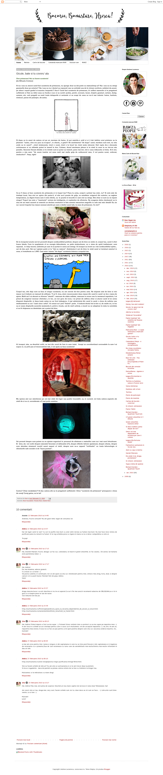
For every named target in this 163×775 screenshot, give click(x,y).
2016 (127, 247)
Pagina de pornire (66, 740)
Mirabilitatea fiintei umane (133, 354)
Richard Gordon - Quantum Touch (133, 468)
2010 (127, 266)
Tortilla (128, 392)
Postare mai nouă (23, 740)
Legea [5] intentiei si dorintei (133, 377)
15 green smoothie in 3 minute (134, 418)
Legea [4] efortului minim (133, 441)
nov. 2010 (130, 271)
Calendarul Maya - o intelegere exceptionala (133, 343)
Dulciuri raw (74, 62)
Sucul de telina (130, 222)
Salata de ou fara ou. (132, 228)
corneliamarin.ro (131, 231)
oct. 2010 (130, 274)
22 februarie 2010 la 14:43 (38, 516)
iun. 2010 (130, 286)
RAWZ (84, 62)
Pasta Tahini (130, 409)
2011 (127, 263)
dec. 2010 (130, 268)
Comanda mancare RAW (57, 62)
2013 (127, 257)
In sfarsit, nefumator (134, 406)
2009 (127, 476)
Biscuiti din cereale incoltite (133, 367)
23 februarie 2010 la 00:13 (39, 621)
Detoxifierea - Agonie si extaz (135, 372)
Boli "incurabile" (28, 501)
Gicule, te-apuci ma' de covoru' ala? (134, 308)
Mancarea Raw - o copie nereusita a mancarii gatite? (135, 332)
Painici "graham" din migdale (133, 326)
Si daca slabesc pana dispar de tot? (134, 428)
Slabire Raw (47, 501)
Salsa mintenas (132, 386)
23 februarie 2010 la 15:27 (39, 683)
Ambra (24, 529)
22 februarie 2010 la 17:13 (39, 549)
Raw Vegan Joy (130, 220)
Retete (26, 62)
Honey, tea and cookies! (135, 304)
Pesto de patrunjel (133, 395)
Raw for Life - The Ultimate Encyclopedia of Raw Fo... (135, 360)
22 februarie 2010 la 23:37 (37, 588)
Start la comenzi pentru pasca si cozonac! (133, 234)
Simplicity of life (131, 226)
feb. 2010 (130, 299)
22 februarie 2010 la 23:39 (37, 606)
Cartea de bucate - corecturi (133, 402)
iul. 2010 (130, 283)
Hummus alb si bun (133, 389)
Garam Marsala (131, 453)
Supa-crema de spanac (134, 464)
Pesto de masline (132, 398)
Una (23, 549)
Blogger (107, 769)
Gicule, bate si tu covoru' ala (132, 337)
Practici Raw (38, 501)
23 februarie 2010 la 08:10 (37, 659)
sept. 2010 (130, 277)
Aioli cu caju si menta (134, 450)
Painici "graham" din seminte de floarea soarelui (134, 320)
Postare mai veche (109, 740)
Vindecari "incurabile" (134, 315)
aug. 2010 (130, 280)
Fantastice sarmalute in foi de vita (135, 446)
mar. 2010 (130, 295)
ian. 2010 (130, 473)
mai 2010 (130, 289)
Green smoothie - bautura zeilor (132, 423)
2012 (127, 260)
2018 (127, 244)
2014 (127, 254)
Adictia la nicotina (133, 312)
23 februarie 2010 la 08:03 (37, 641)
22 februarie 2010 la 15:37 (37, 529)
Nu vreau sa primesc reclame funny (133, 349)
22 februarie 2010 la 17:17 (39, 564)
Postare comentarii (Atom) (37, 744)
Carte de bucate (39, 62)
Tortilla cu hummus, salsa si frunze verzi (134, 382)
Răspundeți (26, 522)
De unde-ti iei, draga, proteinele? (134, 457)
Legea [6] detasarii (133, 301)
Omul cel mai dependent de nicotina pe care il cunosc (133, 434)
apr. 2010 (130, 292)
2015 (127, 250)
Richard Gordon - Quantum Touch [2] (134, 413)
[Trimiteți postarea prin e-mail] (49, 498)
